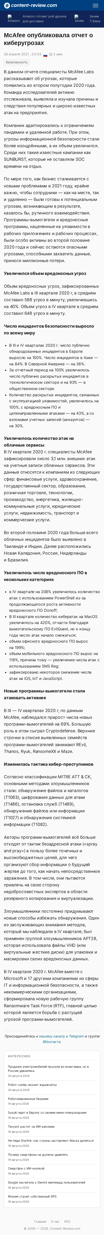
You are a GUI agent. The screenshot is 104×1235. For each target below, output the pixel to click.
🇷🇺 (45, 54)
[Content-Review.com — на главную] (30, 5)
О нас (55, 1221)
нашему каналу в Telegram (61, 1036)
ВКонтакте (51, 1042)
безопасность (17, 62)
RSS (67, 1221)
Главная (40, 1221)
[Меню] (95, 5)
